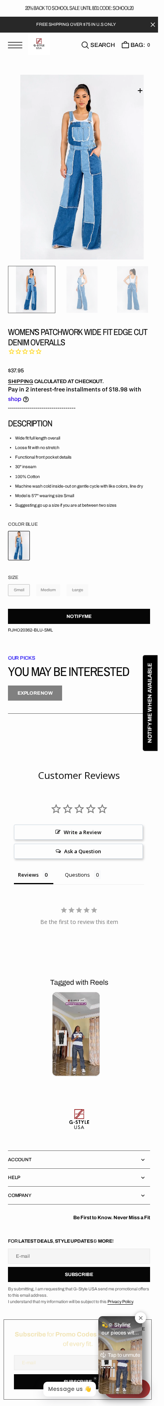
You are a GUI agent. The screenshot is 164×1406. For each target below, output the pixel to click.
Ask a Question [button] (82, 851)
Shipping (20, 381)
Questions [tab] (77, 874)
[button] (17, 49)
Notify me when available (150, 703)
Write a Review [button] (83, 832)
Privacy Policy (120, 1301)
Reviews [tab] (28, 874)
